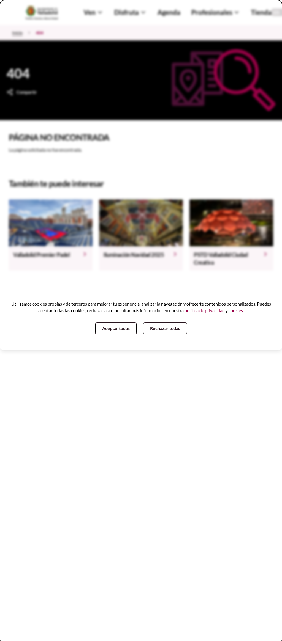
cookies (236, 310)
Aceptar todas (116, 328)
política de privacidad (205, 310)
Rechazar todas (165, 328)
